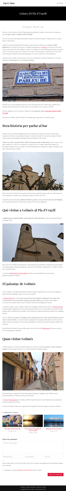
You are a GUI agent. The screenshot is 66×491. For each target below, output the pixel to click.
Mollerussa (45, 328)
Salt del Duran (58, 307)
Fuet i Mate (9, 3)
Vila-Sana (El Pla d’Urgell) (12, 429)
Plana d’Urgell (9, 298)
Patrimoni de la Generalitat (18, 273)
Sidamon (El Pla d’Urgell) (53, 429)
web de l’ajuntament (11, 400)
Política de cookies (41, 487)
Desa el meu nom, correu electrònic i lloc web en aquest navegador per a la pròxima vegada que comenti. (32, 464)
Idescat (44, 47)
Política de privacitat (30, 487)
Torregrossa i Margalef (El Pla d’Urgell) (33, 429)
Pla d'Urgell (28, 27)
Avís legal (22, 487)
